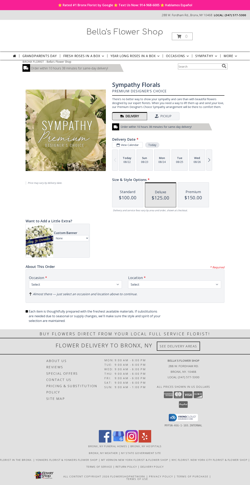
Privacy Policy (161, 476)
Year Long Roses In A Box (133, 56)
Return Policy (127, 466)
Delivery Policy (152, 466)
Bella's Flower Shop (124, 32)
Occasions (175, 56)
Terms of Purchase (192, 476)
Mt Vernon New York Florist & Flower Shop (135, 460)
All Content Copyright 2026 (86, 476)
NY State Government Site (141, 453)
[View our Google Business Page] (118, 441)
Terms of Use (137, 479)
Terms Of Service (99, 466)
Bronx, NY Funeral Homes (107, 446)
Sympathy (204, 56)
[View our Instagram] (131, 441)
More (228, 56)
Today (152, 145)
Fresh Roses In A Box (81, 56)
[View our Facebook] (105, 441)
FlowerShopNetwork (127, 476)
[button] (182, 36)
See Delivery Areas (178, 346)
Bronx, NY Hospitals (146, 446)
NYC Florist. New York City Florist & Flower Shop (210, 460)
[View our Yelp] (145, 441)
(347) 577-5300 (235, 15)
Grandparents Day (39, 56)
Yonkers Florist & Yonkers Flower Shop (67, 460)
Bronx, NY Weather (103, 453)
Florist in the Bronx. (16, 460)
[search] (224, 66)
